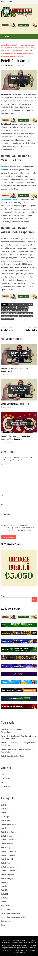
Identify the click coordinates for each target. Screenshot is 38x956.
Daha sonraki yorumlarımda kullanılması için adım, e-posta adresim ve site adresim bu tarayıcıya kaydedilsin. (18, 528)
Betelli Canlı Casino (9, 307)
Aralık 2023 (5, 778)
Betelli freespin (7, 843)
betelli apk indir (7, 816)
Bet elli (4, 45)
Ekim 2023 (5, 782)
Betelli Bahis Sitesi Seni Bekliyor (13, 756)
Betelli (21, 45)
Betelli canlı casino (9, 199)
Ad (2, 495)
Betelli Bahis (6, 820)
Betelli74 (4, 890)
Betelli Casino (12, 48)
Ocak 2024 (5, 774)
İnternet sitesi (7, 515)
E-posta (4, 505)
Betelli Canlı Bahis (8, 828)
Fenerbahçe (5, 909)
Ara (2, 596)
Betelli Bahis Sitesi (8, 824)
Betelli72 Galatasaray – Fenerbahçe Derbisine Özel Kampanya (15, 437)
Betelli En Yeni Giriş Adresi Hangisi (15, 404)
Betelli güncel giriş (8, 855)
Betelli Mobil (6, 863)
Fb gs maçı (5, 905)
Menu (7, 37)
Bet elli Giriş (12, 45)
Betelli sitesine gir (25, 313)
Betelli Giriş (5, 51)
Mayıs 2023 (5, 786)
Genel (3, 925)
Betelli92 (4, 898)
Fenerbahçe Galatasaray (10, 913)
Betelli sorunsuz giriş (19, 53)
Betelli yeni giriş (16, 56)
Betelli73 (4, 886)
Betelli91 (4, 894)
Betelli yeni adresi (26, 316)
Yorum (4, 465)
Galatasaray (5, 921)
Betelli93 (4, 901)
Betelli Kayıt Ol (7, 859)
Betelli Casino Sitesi (26, 48)
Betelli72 (4, 882)
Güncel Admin (9, 65)
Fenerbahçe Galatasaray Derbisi (13, 917)
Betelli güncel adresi (19, 51)
